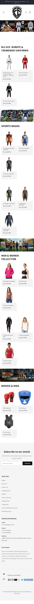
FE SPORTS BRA (22, 281)
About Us (4, 484)
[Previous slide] (13, 41)
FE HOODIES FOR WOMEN (9, 281)
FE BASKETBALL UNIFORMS (22, 204)
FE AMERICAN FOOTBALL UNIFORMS (9, 149)
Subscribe (27, 463)
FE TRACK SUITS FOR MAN (8, 336)
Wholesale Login (6, 511)
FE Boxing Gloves (7, 408)
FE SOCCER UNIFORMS (8, 173)
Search (4, 480)
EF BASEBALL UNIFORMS (9, 203)
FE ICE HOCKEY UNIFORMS (6, 230)
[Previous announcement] (3, 2)
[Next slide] (21, 41)
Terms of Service (6, 497)
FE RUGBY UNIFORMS (24, 148)
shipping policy (6, 490)
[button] (3, 12)
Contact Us (5, 487)
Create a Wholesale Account (10, 508)
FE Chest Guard (6, 432)
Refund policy (6, 501)
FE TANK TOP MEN (7, 360)
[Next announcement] (31, 2)
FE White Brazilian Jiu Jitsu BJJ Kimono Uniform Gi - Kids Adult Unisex (8, 74)
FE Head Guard (22, 408)
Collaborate (5, 504)
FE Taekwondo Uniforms (9, 101)
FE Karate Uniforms (23, 72)
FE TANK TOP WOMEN (8, 305)
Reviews (4, 494)
